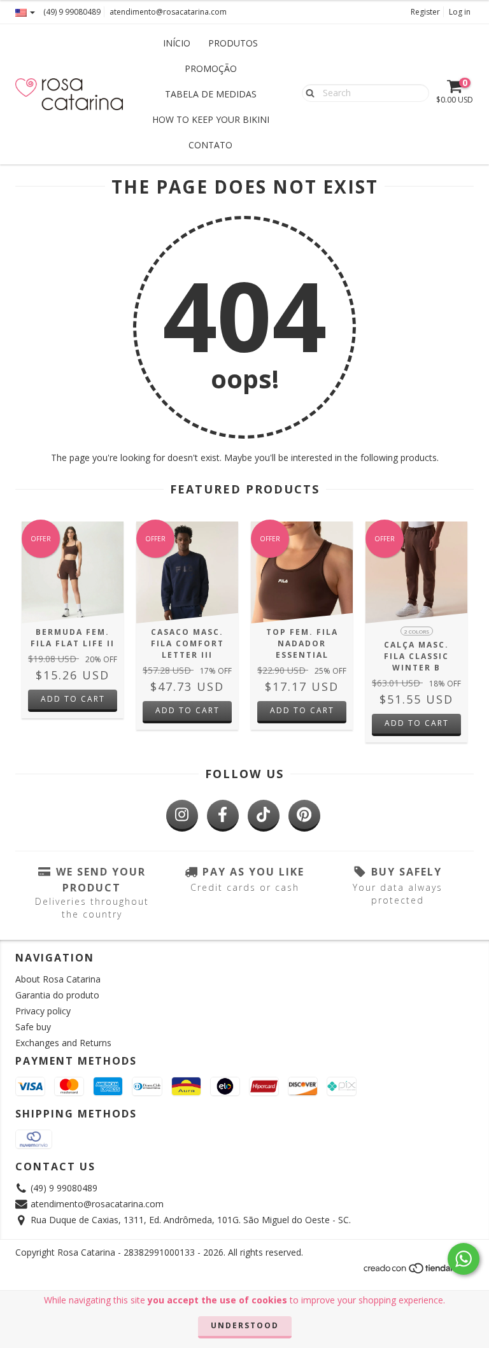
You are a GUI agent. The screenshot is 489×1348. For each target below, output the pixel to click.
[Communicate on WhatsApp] (463, 1259)
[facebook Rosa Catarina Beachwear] (223, 816)
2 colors (416, 631)
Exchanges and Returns (63, 1043)
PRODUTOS (233, 43)
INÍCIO (176, 43)
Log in (460, 11)
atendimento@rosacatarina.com (168, 11)
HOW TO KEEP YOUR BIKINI (210, 119)
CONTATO (210, 145)
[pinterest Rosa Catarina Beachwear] (304, 816)
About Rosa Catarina (58, 979)
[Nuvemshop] (418, 1271)
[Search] (307, 92)
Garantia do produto (57, 995)
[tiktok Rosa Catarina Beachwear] (264, 816)
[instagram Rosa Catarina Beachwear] (182, 816)
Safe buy (33, 1027)
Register (425, 11)
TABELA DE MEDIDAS (211, 94)
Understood (245, 1325)
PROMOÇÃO (211, 68)
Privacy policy (43, 1011)
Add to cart (73, 698)
